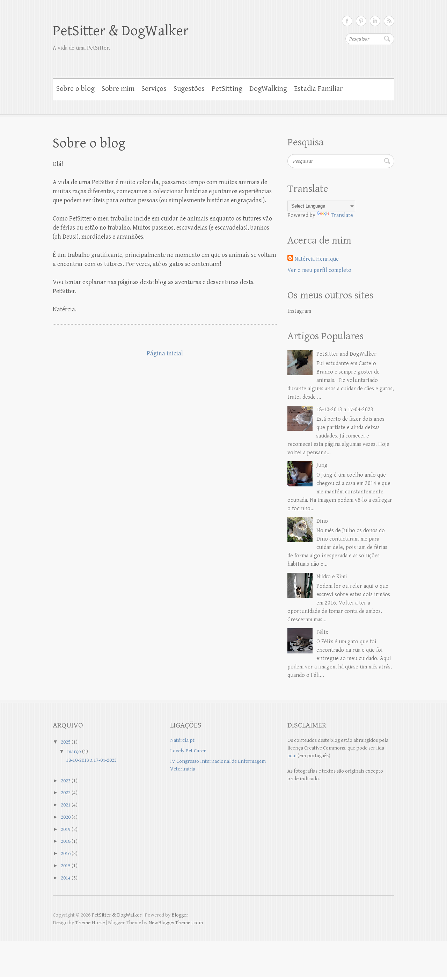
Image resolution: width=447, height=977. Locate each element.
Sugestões (189, 89)
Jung (322, 465)
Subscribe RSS (389, 21)
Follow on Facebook (347, 21)
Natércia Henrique (316, 259)
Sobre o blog (75, 89)
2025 (66, 742)
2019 (66, 829)
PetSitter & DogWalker (121, 30)
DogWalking (268, 89)
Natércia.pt (182, 740)
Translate (342, 215)
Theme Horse (90, 923)
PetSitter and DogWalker (346, 354)
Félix (322, 632)
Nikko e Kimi (331, 576)
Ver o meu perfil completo (319, 270)
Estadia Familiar (318, 89)
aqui (291, 756)
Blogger (179, 915)
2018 (66, 841)
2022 (66, 793)
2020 (66, 817)
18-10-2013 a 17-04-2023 (344, 409)
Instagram (299, 311)
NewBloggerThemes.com (175, 923)
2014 (66, 878)
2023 (66, 781)
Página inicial (165, 353)
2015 (66, 866)
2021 (66, 805)
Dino (322, 521)
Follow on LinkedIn (375, 21)
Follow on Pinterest (361, 21)
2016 (66, 853)
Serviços (154, 89)
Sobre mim (118, 89)
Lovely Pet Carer (188, 751)
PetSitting (227, 89)
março (74, 751)
